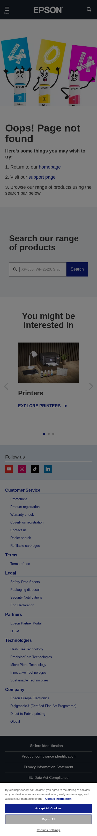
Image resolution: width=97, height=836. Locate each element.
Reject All (48, 819)
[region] (48, 809)
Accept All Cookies (48, 808)
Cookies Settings (49, 830)
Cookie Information (58, 798)
